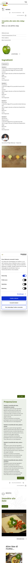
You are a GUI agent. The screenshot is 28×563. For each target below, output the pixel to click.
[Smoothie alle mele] (14, 523)
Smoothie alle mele (8, 499)
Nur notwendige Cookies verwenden (14, 307)
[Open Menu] (25, 2)
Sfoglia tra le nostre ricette (16, 12)
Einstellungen (20, 294)
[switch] (24, 280)
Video (22, 396)
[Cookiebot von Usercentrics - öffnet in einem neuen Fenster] (20, 254)
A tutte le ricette (20, 15)
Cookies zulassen (14, 298)
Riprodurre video (20, 539)
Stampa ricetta (21, 478)
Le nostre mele (14, 54)
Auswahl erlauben (14, 302)
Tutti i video (4, 506)
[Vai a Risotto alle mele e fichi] (10, 12)
